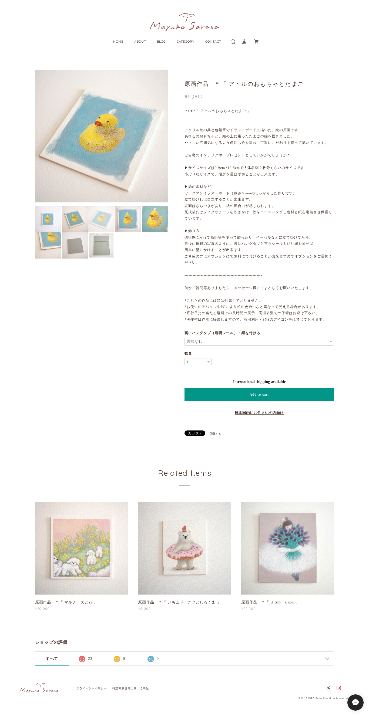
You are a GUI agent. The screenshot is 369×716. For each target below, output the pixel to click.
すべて (52, 659)
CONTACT (213, 41)
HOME (118, 41)
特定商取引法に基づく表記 (130, 688)
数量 (188, 353)
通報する (215, 433)
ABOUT (140, 41)
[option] (101, 136)
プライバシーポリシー (91, 688)
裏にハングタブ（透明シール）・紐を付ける (222, 333)
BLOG (161, 41)
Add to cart (259, 394)
